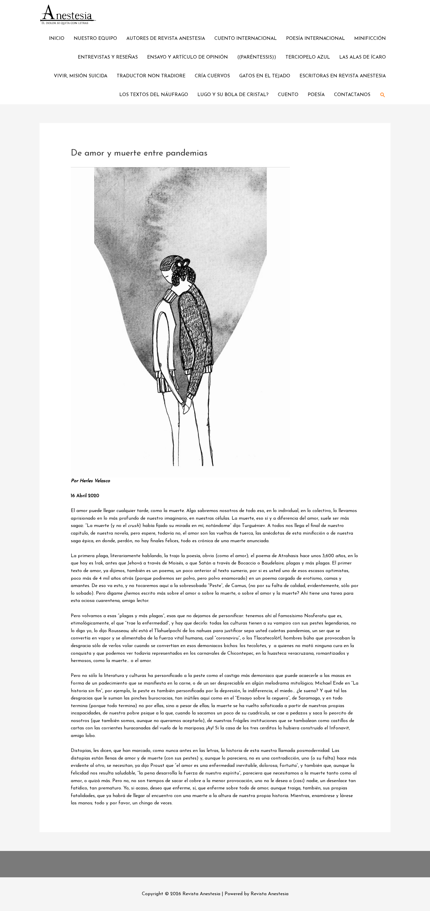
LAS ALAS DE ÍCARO (362, 57)
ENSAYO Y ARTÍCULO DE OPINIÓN (187, 57)
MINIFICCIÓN (370, 38)
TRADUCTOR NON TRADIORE (151, 76)
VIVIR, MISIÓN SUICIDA (80, 76)
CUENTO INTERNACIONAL (245, 38)
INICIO (56, 38)
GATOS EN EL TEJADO (264, 76)
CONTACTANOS (352, 95)
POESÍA (316, 95)
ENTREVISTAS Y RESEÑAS (108, 57)
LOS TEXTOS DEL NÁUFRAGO (153, 95)
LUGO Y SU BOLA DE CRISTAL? (233, 95)
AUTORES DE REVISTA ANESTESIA (165, 38)
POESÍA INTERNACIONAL (315, 38)
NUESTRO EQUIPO (95, 38)
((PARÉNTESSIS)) (256, 57)
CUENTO (288, 95)
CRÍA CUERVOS (212, 76)
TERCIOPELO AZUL (307, 57)
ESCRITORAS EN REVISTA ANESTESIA (343, 76)
